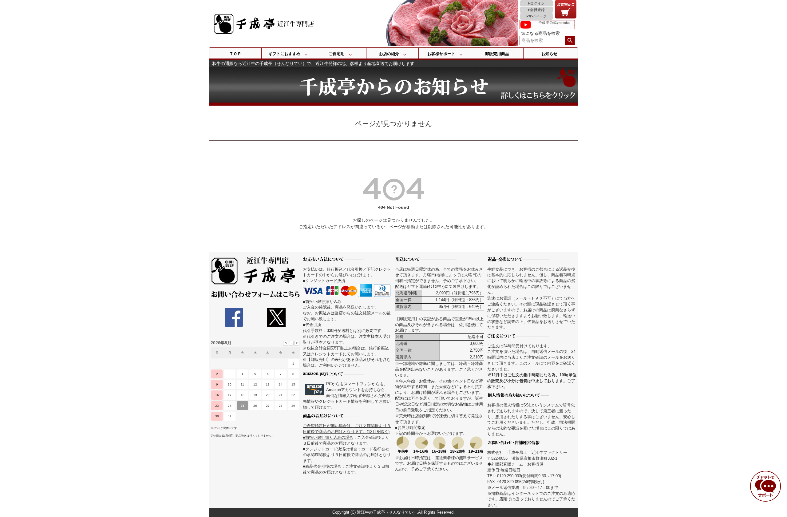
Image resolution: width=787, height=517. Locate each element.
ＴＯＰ (235, 53)
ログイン (537, 3)
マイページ (537, 16)
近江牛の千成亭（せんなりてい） (387, 512)
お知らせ (549, 53)
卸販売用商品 (497, 53)
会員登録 (537, 10)
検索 (570, 40)
